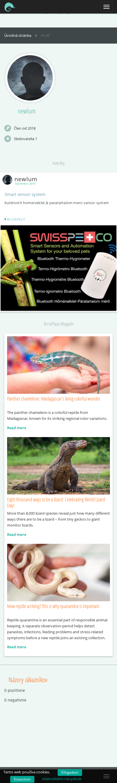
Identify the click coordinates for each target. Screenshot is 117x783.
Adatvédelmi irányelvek (62, 778)
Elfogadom (69, 772)
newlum (25, 179)
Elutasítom (22, 779)
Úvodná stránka (18, 35)
